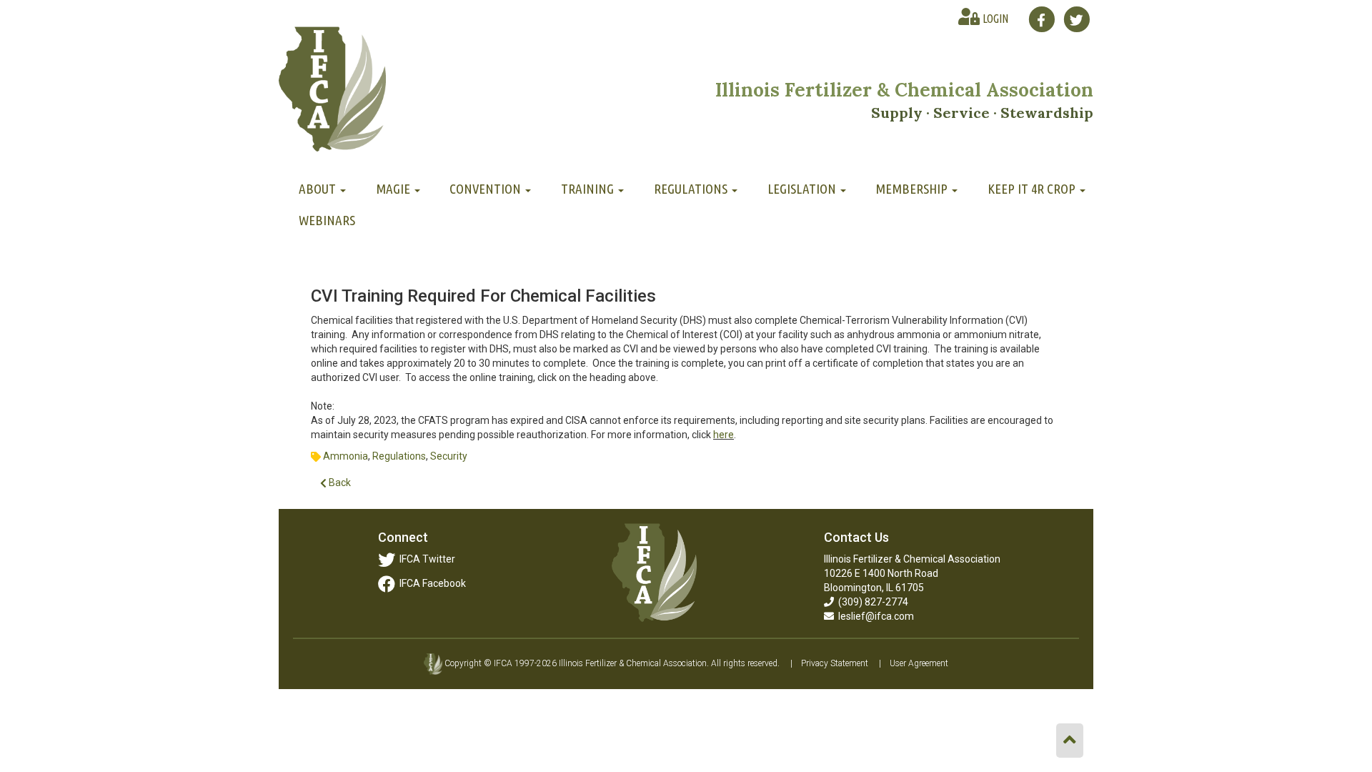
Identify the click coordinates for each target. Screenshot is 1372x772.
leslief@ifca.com (874, 616)
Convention (486, 189)
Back (339, 482)
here (723, 434)
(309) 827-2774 (871, 602)
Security (448, 456)
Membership (912, 189)
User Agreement (919, 663)
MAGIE (394, 189)
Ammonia (345, 456)
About (319, 189)
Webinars (327, 220)
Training (589, 189)
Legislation (803, 189)
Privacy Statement (834, 663)
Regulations (692, 189)
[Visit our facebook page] (1041, 19)
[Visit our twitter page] (1076, 19)
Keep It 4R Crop (1033, 189)
